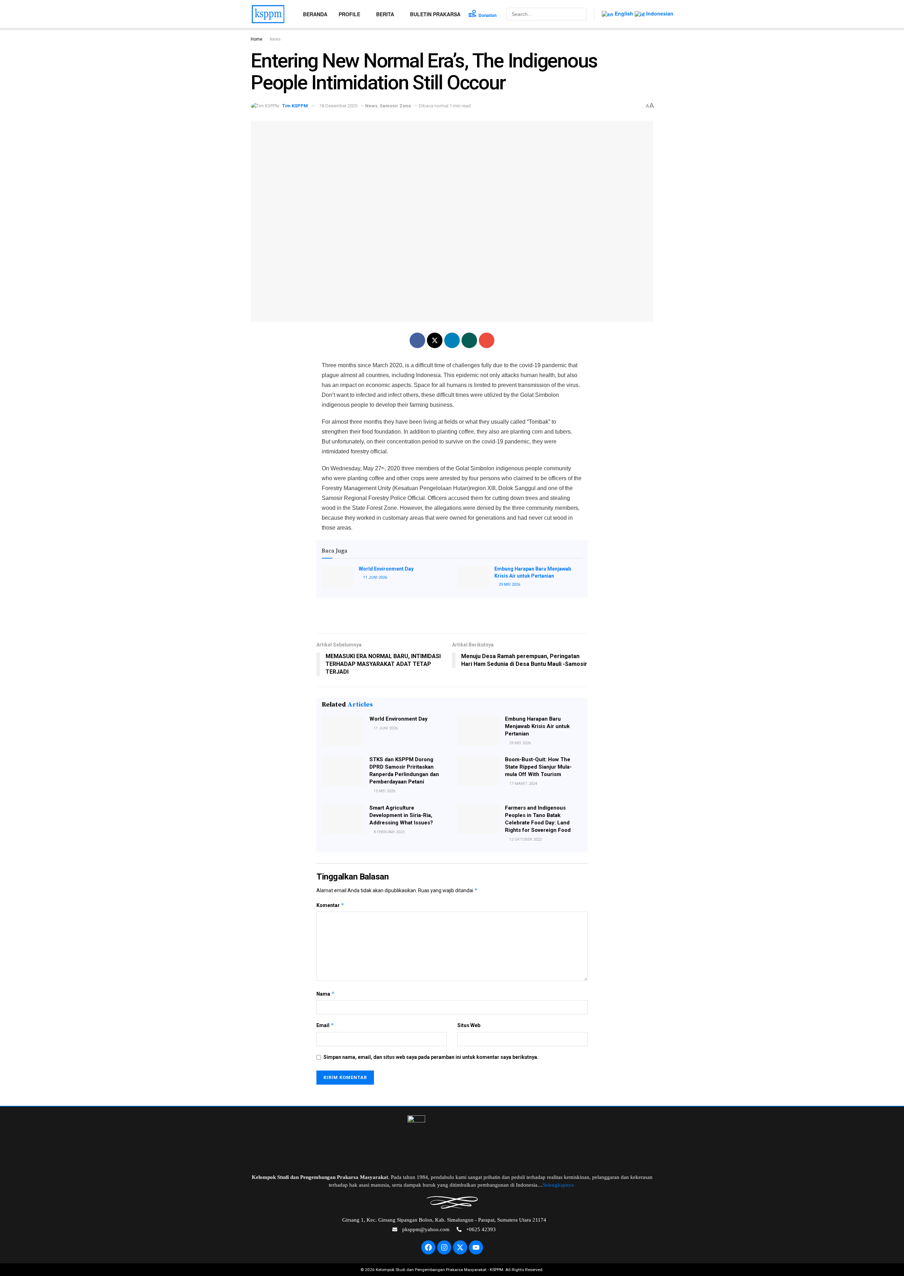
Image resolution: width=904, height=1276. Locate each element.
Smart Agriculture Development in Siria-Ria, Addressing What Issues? (401, 815)
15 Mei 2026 (384, 791)
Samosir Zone (395, 105)
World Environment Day (386, 569)
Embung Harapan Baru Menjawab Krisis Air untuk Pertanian (537, 726)
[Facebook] (428, 1247)
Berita (385, 14)
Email (325, 1025)
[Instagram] (444, 1247)
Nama (325, 993)
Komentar (330, 905)
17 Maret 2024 (522, 783)
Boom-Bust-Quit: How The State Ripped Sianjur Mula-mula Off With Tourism (538, 766)
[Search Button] (581, 14)
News (275, 39)
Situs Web (468, 1025)
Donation (487, 15)
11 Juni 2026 (374, 577)
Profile (349, 14)
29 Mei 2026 (509, 584)
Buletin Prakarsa (435, 14)
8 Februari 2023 (388, 832)
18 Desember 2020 (338, 105)
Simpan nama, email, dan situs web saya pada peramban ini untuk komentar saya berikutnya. (431, 1057)
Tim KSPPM (295, 105)
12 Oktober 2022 (525, 839)
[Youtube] (476, 1247)
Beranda (315, 14)
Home (256, 39)
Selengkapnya (559, 1185)
